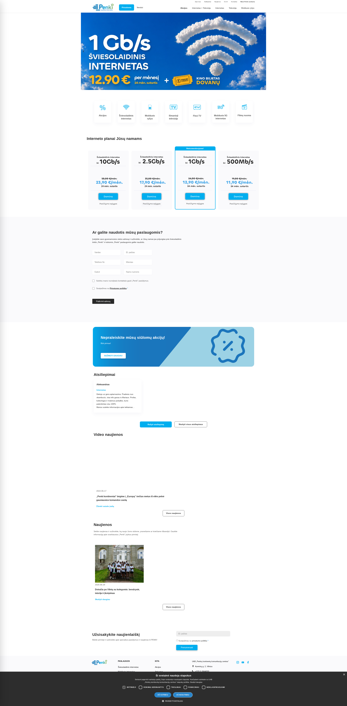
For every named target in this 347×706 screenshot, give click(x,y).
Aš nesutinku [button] (182, 695)
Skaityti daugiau (196, 682)
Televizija (233, 8)
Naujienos (217, 1)
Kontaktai (234, 1)
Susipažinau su (111, 288)
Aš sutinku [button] (163, 695)
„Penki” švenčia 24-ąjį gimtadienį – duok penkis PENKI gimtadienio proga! (213, 502)
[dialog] (173, 689)
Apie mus (198, 1)
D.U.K (226, 1)
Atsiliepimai (207, 1)
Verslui (140, 7)
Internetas (219, 8)
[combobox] (138, 262)
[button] (83, 51)
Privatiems (126, 7)
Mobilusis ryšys (247, 8)
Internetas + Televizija (201, 8)
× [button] (344, 675)
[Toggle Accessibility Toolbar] (6, 688)
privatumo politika (199, 650)
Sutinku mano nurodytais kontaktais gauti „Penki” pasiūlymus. (122, 281)
